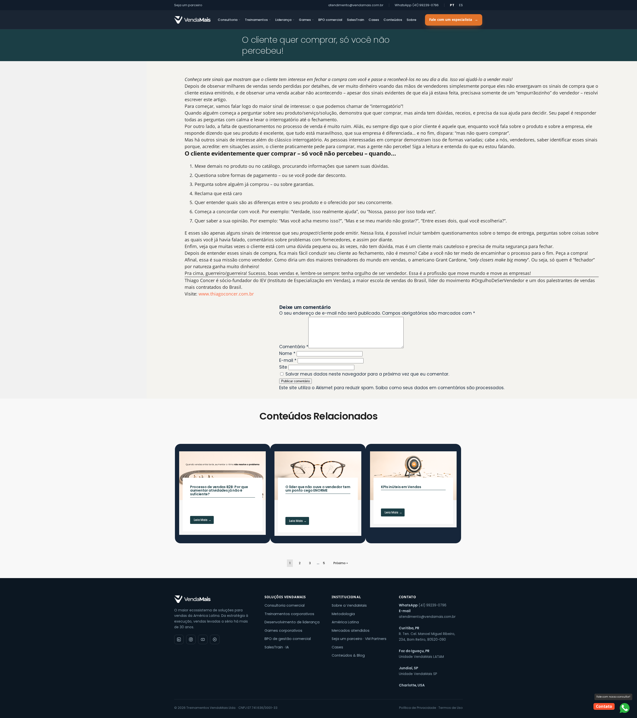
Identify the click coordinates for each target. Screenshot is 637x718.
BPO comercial (330, 19)
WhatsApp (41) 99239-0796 (417, 5)
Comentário (293, 347)
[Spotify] (214, 639)
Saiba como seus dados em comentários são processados (439, 388)
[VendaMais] (192, 20)
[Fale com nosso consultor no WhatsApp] (625, 708)
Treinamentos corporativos (289, 613)
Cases (374, 19)
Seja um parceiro (188, 5)
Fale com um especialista (453, 19)
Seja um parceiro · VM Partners (359, 638)
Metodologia (343, 613)
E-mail (287, 360)
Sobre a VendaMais (349, 605)
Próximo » (340, 563)
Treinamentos (256, 19)
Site (283, 367)
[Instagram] (191, 639)
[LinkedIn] (179, 639)
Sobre (411, 19)
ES (461, 5)
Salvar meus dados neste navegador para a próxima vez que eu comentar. (367, 374)
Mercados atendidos (351, 630)
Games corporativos (283, 630)
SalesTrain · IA (277, 647)
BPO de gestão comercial (288, 638)
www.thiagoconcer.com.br (226, 294)
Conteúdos (392, 19)
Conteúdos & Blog (348, 655)
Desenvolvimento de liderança (292, 622)
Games (305, 19)
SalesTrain (355, 19)
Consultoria (227, 19)
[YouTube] (203, 639)
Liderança (283, 19)
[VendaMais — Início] (215, 599)
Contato (604, 706)
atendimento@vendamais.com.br (355, 5)
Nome (287, 353)
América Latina (345, 622)
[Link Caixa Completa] (222, 493)
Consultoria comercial (285, 605)
